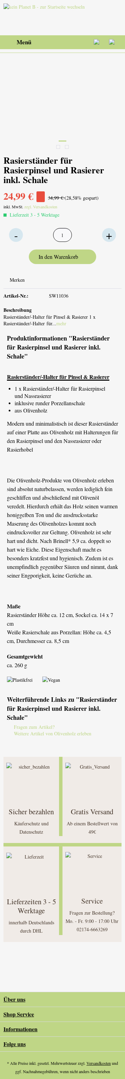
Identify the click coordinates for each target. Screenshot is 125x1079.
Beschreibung (17, 310)
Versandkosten (98, 1063)
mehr (61, 323)
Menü (24, 42)
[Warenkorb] (114, 42)
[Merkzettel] (80, 42)
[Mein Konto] (97, 42)
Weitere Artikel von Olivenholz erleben (51, 733)
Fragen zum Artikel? (33, 727)
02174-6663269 (92, 929)
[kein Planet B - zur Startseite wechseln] (45, 17)
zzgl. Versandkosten (40, 206)
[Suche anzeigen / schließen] (63, 42)
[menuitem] (17, 42)
